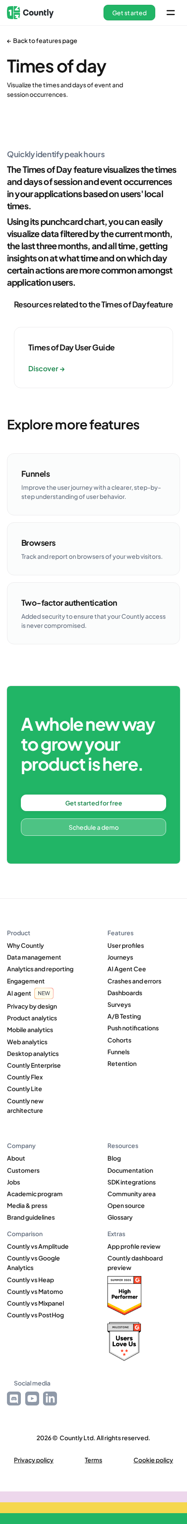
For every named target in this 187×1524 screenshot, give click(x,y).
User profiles (125, 945)
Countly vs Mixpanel (35, 1303)
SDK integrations (131, 1182)
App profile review (133, 1246)
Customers (23, 1170)
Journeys (120, 957)
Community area (131, 1193)
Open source (126, 1205)
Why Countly (25, 945)
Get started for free (93, 803)
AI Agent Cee (126, 969)
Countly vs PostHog (35, 1315)
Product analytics (32, 1018)
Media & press (27, 1205)
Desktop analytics (33, 1053)
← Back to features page (42, 40)
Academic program (35, 1193)
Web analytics (27, 1042)
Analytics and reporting (40, 969)
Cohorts (119, 1040)
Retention (122, 1063)
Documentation (130, 1170)
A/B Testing (124, 1016)
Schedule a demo (94, 827)
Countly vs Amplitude (38, 1246)
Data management (34, 957)
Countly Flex (25, 1077)
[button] (129, 12)
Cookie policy (153, 1460)
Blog (114, 1158)
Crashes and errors (134, 981)
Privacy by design (32, 1006)
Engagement (26, 981)
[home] (30, 12)
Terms (93, 1460)
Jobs (13, 1182)
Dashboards (124, 992)
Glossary (120, 1217)
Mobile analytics (30, 1029)
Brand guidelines (31, 1217)
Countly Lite (24, 1088)
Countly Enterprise (34, 1065)
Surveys (119, 1004)
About (16, 1158)
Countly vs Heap (30, 1279)
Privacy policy (33, 1460)
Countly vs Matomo (35, 1291)
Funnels (118, 1052)
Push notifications (133, 1028)
